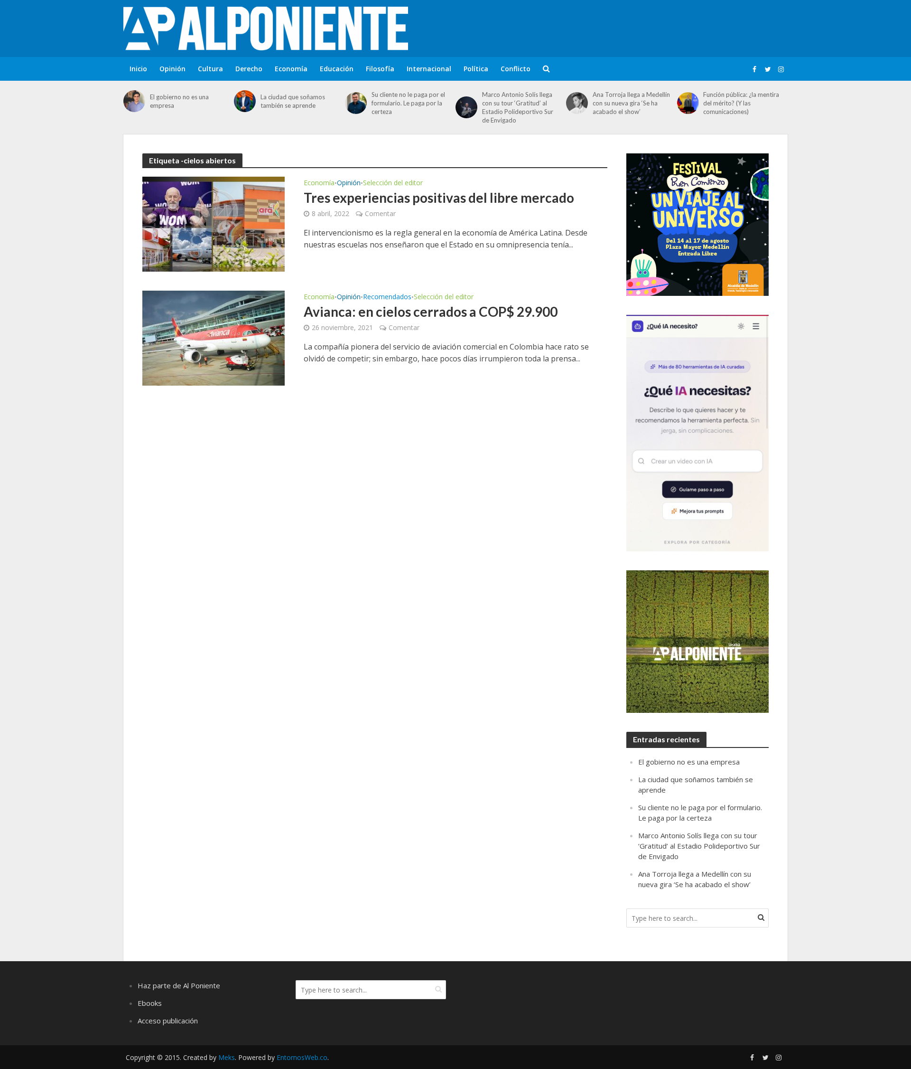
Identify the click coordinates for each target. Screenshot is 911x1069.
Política (476, 68)
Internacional (429, 68)
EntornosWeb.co (302, 1057)
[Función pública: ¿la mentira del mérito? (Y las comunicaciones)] (688, 103)
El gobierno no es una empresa (179, 101)
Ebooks (150, 1003)
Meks (226, 1057)
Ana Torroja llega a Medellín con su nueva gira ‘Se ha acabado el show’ (631, 103)
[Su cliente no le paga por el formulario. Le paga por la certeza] (356, 103)
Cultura (210, 68)
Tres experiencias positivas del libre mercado (439, 197)
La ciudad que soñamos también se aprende (292, 101)
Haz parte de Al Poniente (179, 985)
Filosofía (380, 68)
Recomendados (387, 297)
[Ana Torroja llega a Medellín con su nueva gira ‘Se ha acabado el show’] (577, 103)
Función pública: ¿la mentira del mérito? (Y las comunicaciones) (741, 103)
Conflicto (515, 68)
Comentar (380, 213)
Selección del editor (393, 183)
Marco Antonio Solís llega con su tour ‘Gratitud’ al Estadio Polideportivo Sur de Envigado (517, 107)
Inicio (138, 68)
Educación (336, 68)
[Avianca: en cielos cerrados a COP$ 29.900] (213, 337)
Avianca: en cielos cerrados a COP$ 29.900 (431, 311)
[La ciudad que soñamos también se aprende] (245, 101)
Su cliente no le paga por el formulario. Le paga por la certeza (408, 103)
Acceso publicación (168, 1020)
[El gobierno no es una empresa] (134, 101)
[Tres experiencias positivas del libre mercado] (213, 223)
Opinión (172, 68)
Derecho (248, 68)
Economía (291, 68)
